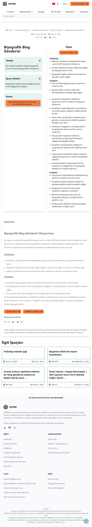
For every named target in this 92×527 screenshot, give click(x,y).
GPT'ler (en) (56, 12)
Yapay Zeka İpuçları (22, 30)
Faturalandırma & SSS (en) (59, 452)
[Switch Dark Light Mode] (58, 3)
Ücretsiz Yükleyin (78, 4)
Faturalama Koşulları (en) (14, 497)
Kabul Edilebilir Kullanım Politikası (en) (20, 483)
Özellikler (8, 448)
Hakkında (84, 12)
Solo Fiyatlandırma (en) (13, 457)
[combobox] (46, 16)
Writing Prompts (56, 30)
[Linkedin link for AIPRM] (15, 428)
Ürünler (10, 12)
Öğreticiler (52, 439)
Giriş (65, 4)
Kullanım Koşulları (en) (13, 488)
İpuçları (41, 12)
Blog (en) (7, 466)
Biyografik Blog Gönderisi (74, 30)
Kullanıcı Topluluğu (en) (58, 443)
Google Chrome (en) (56, 483)
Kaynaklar (70, 12)
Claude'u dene (11, 311)
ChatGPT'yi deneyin (32, 311)
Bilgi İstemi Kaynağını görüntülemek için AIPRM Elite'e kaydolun (22, 103)
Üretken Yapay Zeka (12, 452)
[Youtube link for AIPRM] (10, 428)
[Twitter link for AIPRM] (5, 428)
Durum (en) (53, 448)
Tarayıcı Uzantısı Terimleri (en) (16, 492)
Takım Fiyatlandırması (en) (15, 461)
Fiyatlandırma (25, 12)
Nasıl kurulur (53, 479)
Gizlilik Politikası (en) (12, 479)
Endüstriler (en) (10, 443)
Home (10, 30)
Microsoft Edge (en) (56, 488)
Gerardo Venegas (40, 34)
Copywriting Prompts (40, 30)
